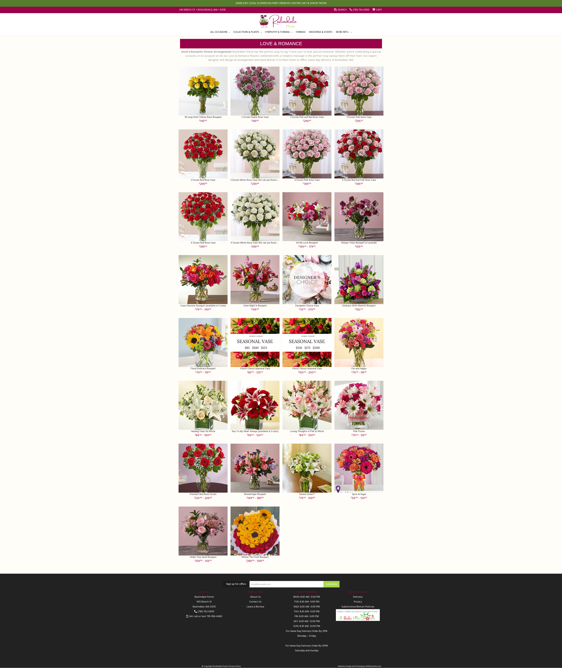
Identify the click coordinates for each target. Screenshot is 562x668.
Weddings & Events (320, 32)
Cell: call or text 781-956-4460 (205, 616)
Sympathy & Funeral (277, 32)
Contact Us (255, 602)
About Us (255, 597)
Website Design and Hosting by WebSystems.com (359, 666)
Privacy (358, 602)
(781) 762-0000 (361, 10)
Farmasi (300, 32)
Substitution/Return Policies (357, 607)
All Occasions (218, 32)
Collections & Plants (246, 32)
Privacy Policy (235, 666)
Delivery (358, 597)
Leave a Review (255, 607)
